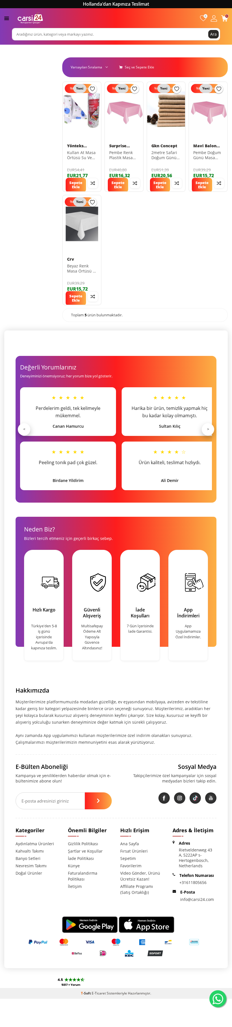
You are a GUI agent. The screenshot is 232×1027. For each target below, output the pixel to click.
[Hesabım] (214, 18)
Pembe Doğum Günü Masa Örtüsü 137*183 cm (207, 155)
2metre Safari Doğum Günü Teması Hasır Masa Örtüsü (164, 155)
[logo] (30, 18)
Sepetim (128, 858)
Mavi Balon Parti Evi (204, 146)
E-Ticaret (99, 993)
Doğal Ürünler (29, 873)
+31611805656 (193, 882)
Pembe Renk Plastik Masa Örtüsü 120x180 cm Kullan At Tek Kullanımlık (121, 155)
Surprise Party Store (121, 146)
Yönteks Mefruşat (76, 146)
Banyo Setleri (28, 858)
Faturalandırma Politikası (82, 876)
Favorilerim (130, 865)
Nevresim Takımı (31, 865)
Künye (74, 865)
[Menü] (6, 18)
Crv (70, 259)
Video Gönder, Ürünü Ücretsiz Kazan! (140, 876)
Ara (213, 34)
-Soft (86, 993)
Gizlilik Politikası (83, 843)
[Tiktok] (195, 798)
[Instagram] (179, 798)
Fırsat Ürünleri (134, 851)
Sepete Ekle (75, 185)
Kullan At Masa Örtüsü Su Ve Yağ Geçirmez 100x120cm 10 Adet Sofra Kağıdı (81, 155)
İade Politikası (81, 858)
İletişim (75, 886)
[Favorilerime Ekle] (92, 89)
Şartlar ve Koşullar (85, 851)
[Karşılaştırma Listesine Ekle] (92, 183)
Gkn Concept (164, 145)
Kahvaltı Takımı (30, 851)
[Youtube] (210, 798)
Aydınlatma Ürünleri (35, 843)
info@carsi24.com (197, 899)
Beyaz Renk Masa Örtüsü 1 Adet (81, 268)
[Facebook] (164, 798)
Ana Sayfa (129, 843)
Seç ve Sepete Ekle (139, 67)
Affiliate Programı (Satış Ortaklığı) (136, 889)
